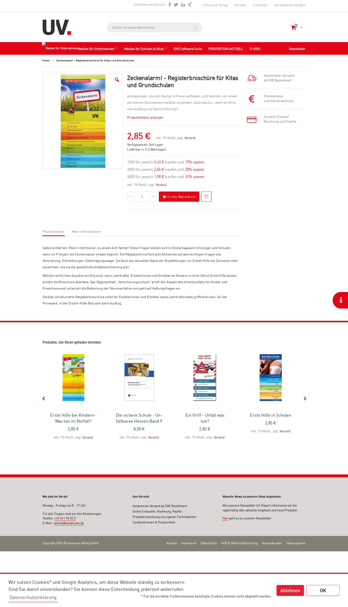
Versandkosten (272, 543)
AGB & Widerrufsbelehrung (239, 543)
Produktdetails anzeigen (145, 117)
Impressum (188, 543)
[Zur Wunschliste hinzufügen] (206, 197)
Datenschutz (209, 543)
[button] (117, 80)
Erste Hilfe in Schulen (270, 415)
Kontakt (240, 5)
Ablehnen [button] (290, 590)
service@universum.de (69, 523)
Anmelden (260, 5)
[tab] (57, 231)
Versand (189, 138)
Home (46, 60)
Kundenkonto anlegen (290, 5)
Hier (225, 518)
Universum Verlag (215, 5)
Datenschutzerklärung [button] (33, 597)
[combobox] (154, 27)
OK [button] (323, 590)
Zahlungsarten (295, 543)
